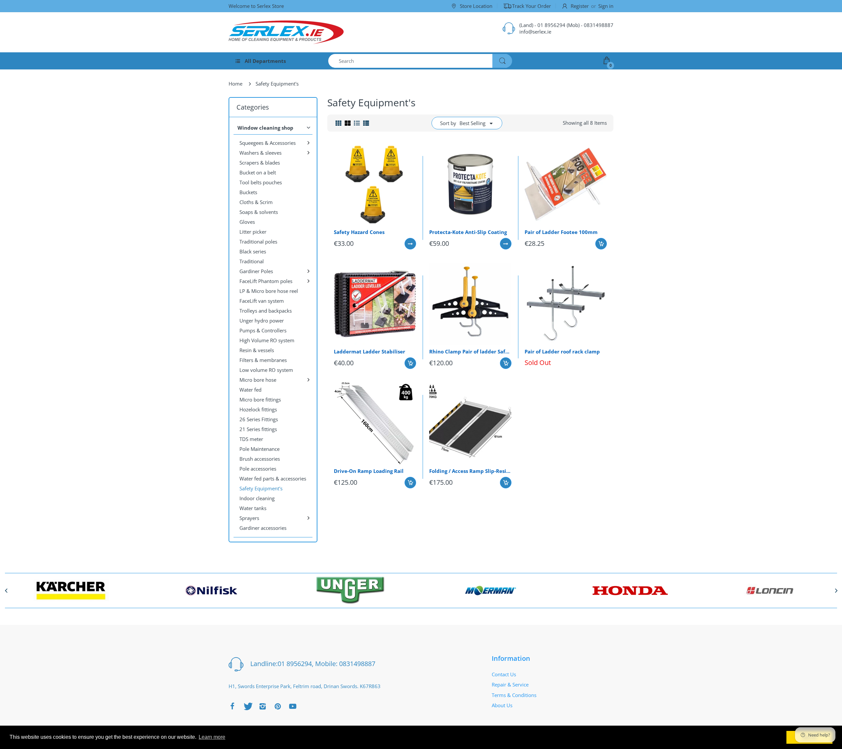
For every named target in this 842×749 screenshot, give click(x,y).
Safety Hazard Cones (359, 232)
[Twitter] (247, 706)
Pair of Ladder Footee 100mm (561, 232)
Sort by (448, 123)
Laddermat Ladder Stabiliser (369, 351)
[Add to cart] (601, 243)
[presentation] (6, 590)
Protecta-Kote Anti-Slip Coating (468, 232)
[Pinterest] (277, 706)
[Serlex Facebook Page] (232, 706)
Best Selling (472, 123)
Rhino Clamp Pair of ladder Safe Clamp (470, 351)
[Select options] (410, 243)
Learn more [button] (212, 737)
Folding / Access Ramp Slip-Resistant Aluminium (470, 471)
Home (235, 83)
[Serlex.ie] (286, 32)
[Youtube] (292, 706)
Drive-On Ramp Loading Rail (369, 471)
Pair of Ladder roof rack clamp (562, 351)
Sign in (605, 6)
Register (579, 6)
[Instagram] (262, 706)
